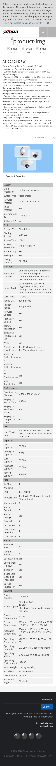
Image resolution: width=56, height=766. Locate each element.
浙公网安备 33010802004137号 (39, 756)
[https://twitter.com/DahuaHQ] (17, 736)
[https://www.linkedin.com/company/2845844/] (39, 736)
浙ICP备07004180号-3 (13, 756)
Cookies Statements (32, 22)
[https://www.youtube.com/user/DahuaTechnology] (31, 736)
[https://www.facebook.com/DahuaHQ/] (24, 736)
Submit (46, 706)
